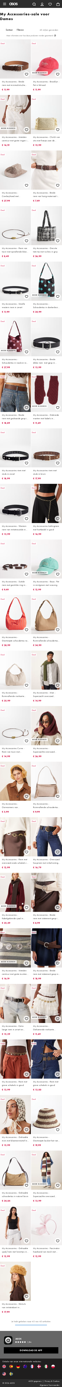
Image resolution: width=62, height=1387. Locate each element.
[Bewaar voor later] (26, 74)
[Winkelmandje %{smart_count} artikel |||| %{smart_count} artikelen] (58, 4)
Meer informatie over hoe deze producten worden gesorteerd (29, 35)
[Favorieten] (50, 4)
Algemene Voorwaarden (49, 1385)
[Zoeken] (34, 4)
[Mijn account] (42, 4)
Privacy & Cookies (52, 1381)
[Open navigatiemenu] (4, 4)
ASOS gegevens (34, 1381)
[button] (4, 1366)
